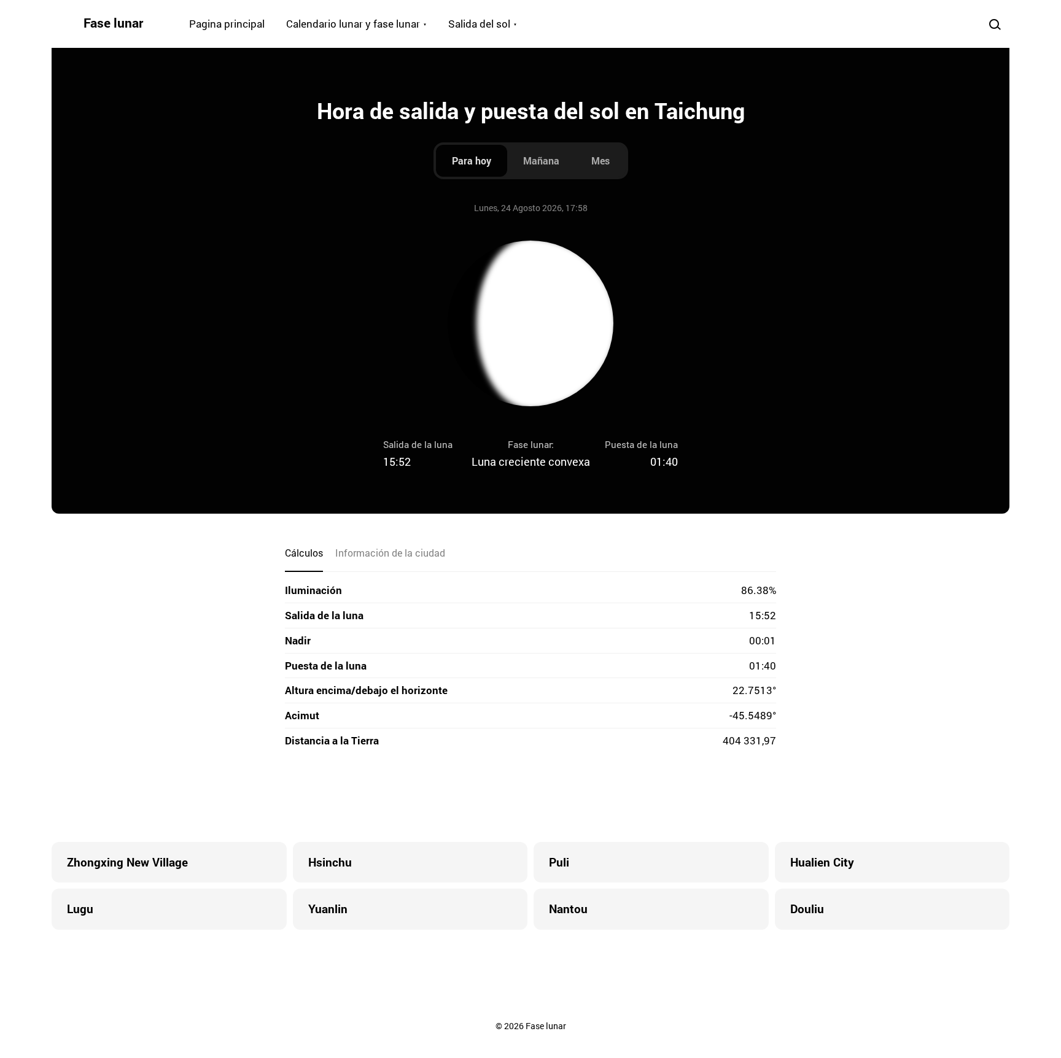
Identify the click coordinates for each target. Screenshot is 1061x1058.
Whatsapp (580, 796)
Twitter (481, 796)
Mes (600, 160)
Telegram (555, 796)
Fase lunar (113, 22)
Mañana (541, 160)
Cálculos (304, 552)
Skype (506, 796)
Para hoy (471, 160)
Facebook (457, 796)
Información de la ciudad (390, 552)
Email (604, 796)
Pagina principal (227, 24)
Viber (530, 796)
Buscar (994, 24)
